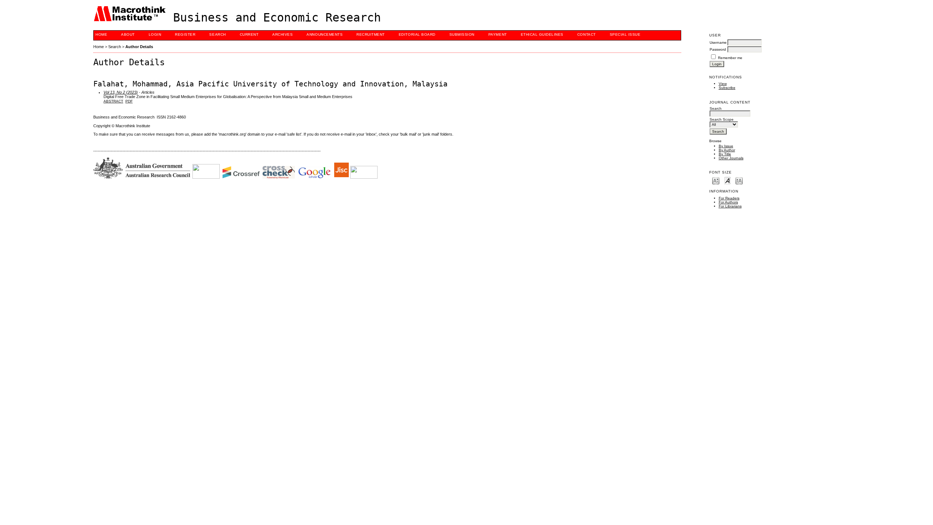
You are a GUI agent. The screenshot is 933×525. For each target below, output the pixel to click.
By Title (725, 154)
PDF (129, 101)
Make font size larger (739, 180)
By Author (727, 150)
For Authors (728, 202)
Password (718, 49)
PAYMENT (497, 34)
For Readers (729, 198)
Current (249, 34)
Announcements (325, 34)
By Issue (726, 146)
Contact (586, 34)
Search (217, 34)
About (128, 34)
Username (718, 42)
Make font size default (727, 180)
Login (155, 34)
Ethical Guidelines (542, 34)
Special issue (625, 34)
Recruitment (370, 34)
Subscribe (727, 88)
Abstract (113, 101)
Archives (282, 34)
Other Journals (731, 158)
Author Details (139, 46)
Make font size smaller (715, 180)
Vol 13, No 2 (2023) (121, 92)
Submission (462, 34)
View (723, 84)
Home (101, 34)
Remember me (730, 58)
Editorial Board (417, 34)
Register (185, 34)
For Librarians (730, 206)
